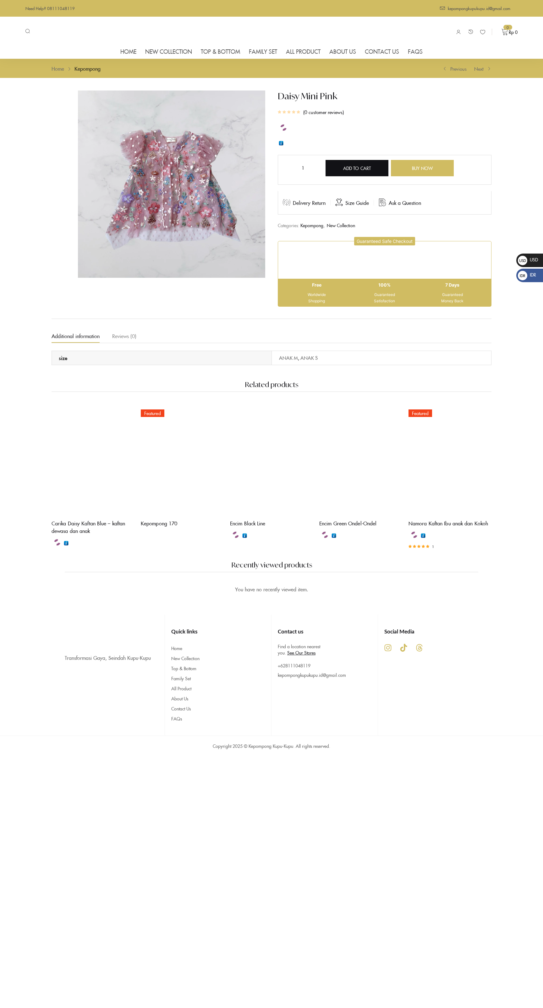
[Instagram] (388, 647)
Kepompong (87, 68)
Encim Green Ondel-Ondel (347, 523)
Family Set (181, 678)
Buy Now (422, 168)
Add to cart (357, 168)
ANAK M (288, 357)
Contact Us (181, 708)
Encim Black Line (248, 523)
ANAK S (309, 357)
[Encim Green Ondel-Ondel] (360, 459)
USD (528, 259)
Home (58, 68)
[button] (384, 241)
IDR (528, 274)
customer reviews (323, 112)
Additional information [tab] (76, 335)
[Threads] (419, 647)
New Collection (341, 225)
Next (479, 68)
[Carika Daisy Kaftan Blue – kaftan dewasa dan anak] (93, 459)
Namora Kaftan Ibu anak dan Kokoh (448, 523)
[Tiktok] (403, 647)
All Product (181, 688)
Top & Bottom (183, 668)
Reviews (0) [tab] (124, 335)
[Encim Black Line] (271, 459)
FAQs (176, 718)
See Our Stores (301, 652)
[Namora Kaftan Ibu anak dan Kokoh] (450, 459)
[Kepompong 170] (182, 459)
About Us (179, 698)
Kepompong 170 (159, 523)
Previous (458, 68)
